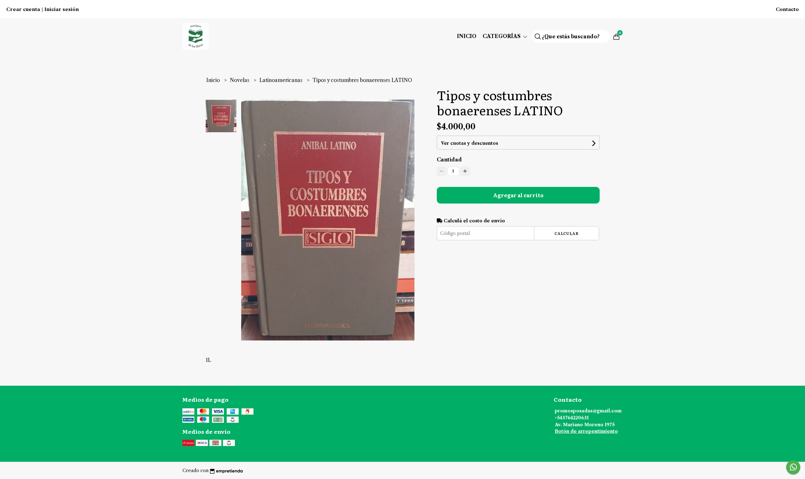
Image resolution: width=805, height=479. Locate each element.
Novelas (240, 80)
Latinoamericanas (281, 80)
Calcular (566, 233)
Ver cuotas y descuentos (469, 143)
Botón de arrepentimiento (586, 431)
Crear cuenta (23, 9)
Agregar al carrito (518, 195)
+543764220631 (572, 418)
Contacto (787, 9)
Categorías (502, 36)
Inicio (466, 36)
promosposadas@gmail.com (588, 411)
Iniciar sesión (61, 9)
